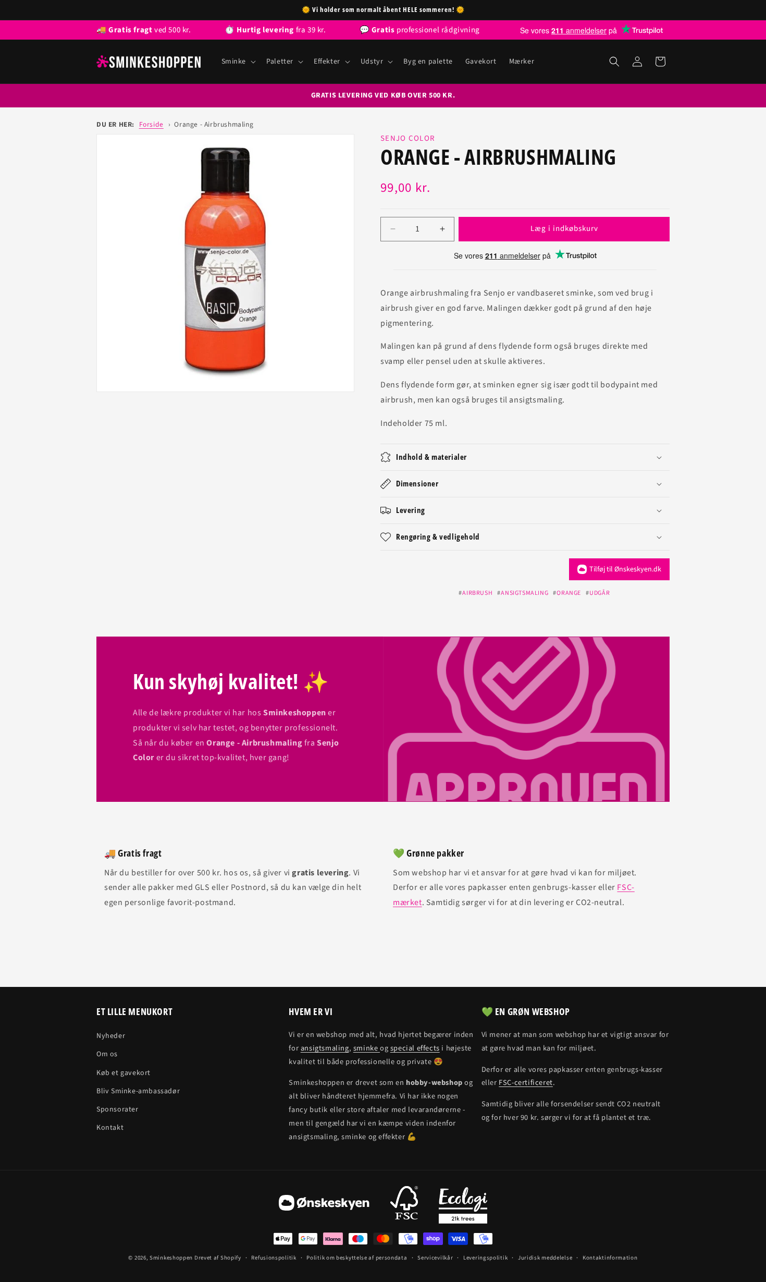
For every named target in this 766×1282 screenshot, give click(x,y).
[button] (238, 61)
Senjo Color (407, 138)
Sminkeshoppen (171, 1258)
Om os (107, 1054)
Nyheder (110, 1036)
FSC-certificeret (526, 1082)
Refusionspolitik (273, 1258)
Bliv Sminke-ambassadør (138, 1091)
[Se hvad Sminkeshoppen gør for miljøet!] (463, 1205)
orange (569, 593)
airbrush (477, 593)
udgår (599, 593)
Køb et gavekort (123, 1073)
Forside (151, 124)
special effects (415, 1048)
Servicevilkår (435, 1258)
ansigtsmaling (524, 593)
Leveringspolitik (485, 1258)
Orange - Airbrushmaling (213, 124)
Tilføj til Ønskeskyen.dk (625, 569)
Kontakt (109, 1127)
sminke (366, 1048)
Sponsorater (117, 1109)
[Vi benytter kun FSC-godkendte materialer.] (404, 1205)
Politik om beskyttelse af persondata (356, 1258)
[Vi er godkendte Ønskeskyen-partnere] (324, 1205)
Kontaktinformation (610, 1258)
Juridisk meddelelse (545, 1258)
